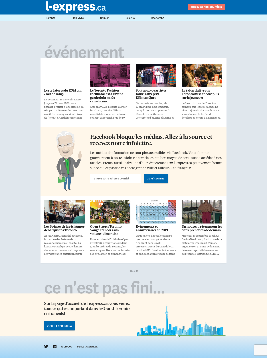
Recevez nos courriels (206, 7)
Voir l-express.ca (59, 326)
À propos (66, 346)
